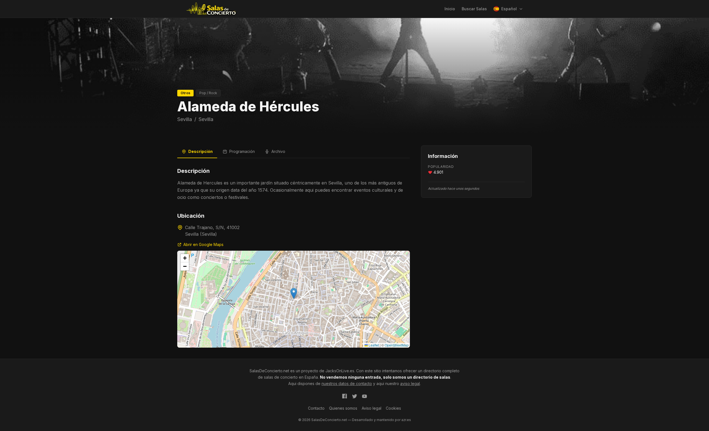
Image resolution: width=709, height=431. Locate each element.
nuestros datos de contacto (347, 383)
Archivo (278, 151)
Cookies (393, 408)
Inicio (450, 8)
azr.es (406, 420)
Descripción (200, 151)
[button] (293, 293)
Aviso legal (371, 408)
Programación (242, 151)
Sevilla (184, 119)
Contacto (316, 408)
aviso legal (410, 383)
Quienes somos (343, 408)
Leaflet (373, 345)
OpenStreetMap (397, 345)
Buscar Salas (474, 8)
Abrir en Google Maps (203, 244)
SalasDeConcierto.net (269, 370)
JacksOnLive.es (339, 370)
